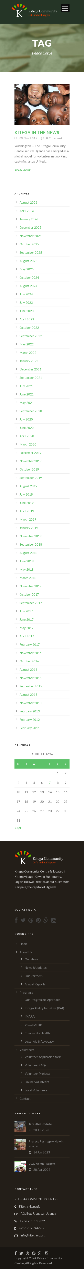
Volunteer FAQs (35, 1065)
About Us (26, 952)
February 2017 (30, 644)
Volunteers (27, 1050)
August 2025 (28, 261)
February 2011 (30, 728)
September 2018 (31, 544)
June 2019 (27, 503)
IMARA (30, 1016)
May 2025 (27, 269)
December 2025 (30, 227)
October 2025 (29, 244)
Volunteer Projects (37, 1073)
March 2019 (28, 519)
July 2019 (26, 494)
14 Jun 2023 (41, 1152)
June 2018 (27, 561)
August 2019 (28, 486)
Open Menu (65, 8)
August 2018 (28, 553)
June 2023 (27, 311)
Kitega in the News (36, 132)
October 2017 (29, 594)
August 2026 (28, 202)
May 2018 (27, 569)
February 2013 (30, 711)
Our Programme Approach (42, 999)
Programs (26, 992)
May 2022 (27, 344)
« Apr (17, 828)
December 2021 (30, 369)
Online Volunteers (37, 1082)
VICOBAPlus (33, 1025)
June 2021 (27, 394)
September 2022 (31, 336)
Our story (31, 959)
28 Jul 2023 (41, 1130)
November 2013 (31, 703)
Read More (22, 170)
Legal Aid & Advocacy (39, 1041)
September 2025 (31, 252)
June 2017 (27, 619)
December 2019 (30, 452)
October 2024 (29, 277)
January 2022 (29, 361)
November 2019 (31, 461)
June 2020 (27, 427)
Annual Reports (35, 984)
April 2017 (27, 636)
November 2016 (31, 653)
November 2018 (31, 536)
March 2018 (28, 578)
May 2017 (27, 628)
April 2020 (27, 436)
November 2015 (31, 678)
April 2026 (27, 211)
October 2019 (29, 469)
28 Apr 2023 (41, 1169)
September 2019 (31, 477)
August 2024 (28, 286)
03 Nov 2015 (28, 138)
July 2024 (26, 294)
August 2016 (28, 669)
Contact (25, 1098)
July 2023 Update (40, 1124)
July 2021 (26, 386)
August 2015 (28, 694)
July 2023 (26, 302)
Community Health (37, 1033)
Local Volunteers (36, 1090)
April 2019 (27, 511)
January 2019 (29, 528)
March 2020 (28, 444)
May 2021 (27, 402)
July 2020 (26, 419)
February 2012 (30, 719)
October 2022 (29, 327)
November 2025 (31, 236)
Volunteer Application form (43, 1057)
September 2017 (31, 603)
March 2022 (28, 352)
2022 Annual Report (42, 1163)
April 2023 (27, 319)
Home (24, 944)
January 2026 (29, 219)
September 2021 (31, 377)
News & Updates (36, 967)
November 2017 (31, 586)
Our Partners (34, 976)
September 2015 (31, 686)
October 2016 (29, 661)
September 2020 (31, 411)
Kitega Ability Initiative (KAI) (44, 1008)
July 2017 (26, 611)
